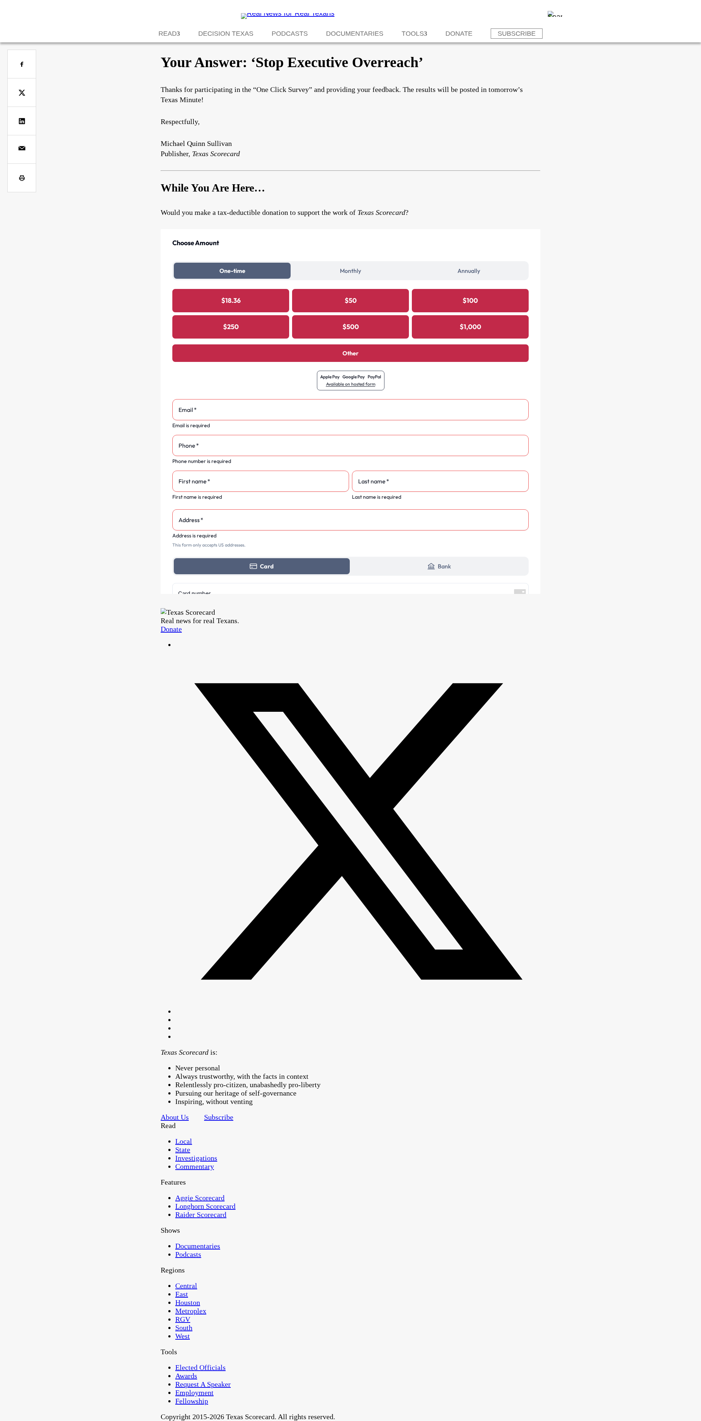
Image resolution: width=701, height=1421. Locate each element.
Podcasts (290, 33)
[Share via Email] (22, 149)
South (183, 1328)
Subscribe (517, 33)
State (182, 1150)
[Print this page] (22, 178)
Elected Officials (200, 1367)
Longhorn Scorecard (205, 1206)
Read (167, 33)
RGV (182, 1319)
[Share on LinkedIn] (22, 121)
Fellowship (191, 1401)
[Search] (555, 14)
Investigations (196, 1158)
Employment (194, 1393)
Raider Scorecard (200, 1214)
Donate (458, 33)
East (181, 1294)
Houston (187, 1302)
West (182, 1336)
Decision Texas (225, 33)
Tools (413, 33)
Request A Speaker (203, 1384)
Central (186, 1286)
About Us (175, 1117)
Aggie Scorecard (200, 1198)
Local (183, 1141)
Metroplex (190, 1311)
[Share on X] (22, 92)
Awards (186, 1376)
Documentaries (354, 33)
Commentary (194, 1166)
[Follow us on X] (357, 1011)
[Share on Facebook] (22, 64)
